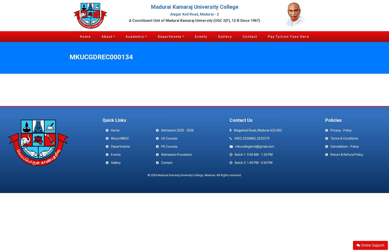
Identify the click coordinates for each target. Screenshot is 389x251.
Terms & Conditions (344, 138)
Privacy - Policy (341, 130)
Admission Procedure (176, 154)
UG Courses (169, 138)
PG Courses (169, 146)
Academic (135, 36)
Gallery (225, 36)
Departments (170, 36)
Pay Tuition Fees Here (288, 36)
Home (85, 36)
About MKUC (120, 138)
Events (201, 36)
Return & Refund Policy (346, 154)
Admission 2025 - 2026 (177, 130)
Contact (250, 36)
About (107, 36)
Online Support (372, 245)
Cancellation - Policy (344, 146)
